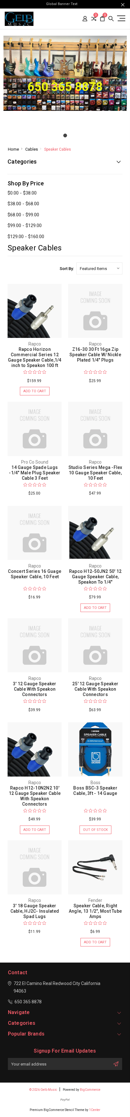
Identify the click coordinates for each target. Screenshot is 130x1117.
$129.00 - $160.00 (26, 236)
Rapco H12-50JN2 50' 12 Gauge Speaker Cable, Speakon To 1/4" (95, 577)
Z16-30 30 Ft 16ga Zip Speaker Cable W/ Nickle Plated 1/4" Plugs (95, 355)
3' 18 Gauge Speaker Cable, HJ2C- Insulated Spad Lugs (34, 911)
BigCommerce (90, 1089)
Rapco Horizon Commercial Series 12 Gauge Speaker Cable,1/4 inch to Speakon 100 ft (35, 357)
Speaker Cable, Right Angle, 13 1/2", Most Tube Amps (95, 911)
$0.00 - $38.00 (22, 193)
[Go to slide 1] (65, 135)
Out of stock (95, 830)
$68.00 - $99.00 (23, 215)
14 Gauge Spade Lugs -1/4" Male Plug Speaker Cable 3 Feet (34, 473)
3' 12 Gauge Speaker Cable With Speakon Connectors (34, 689)
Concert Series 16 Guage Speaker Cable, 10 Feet (34, 574)
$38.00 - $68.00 (23, 204)
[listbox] (99, 268)
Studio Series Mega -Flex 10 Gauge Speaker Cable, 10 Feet (95, 473)
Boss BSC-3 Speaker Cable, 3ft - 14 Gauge (95, 790)
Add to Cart (34, 391)
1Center (94, 1110)
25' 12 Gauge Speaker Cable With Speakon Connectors (95, 689)
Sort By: (67, 268)
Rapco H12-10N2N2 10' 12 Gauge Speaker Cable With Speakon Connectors (35, 796)
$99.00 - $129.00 (25, 225)
